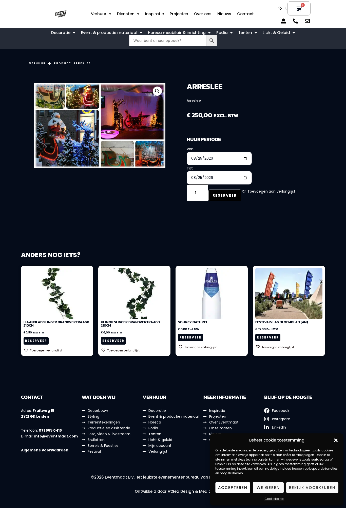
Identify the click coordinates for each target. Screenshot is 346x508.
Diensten (125, 14)
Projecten (179, 14)
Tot (190, 168)
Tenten (245, 32)
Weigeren (268, 487)
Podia (222, 32)
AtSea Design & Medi (188, 491)
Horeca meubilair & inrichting (177, 32)
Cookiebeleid (274, 499)
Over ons (203, 14)
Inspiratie (154, 14)
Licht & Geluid (276, 32)
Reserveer (225, 195)
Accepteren (232, 487)
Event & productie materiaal (109, 32)
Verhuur (98, 14)
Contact (245, 14)
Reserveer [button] (36, 340)
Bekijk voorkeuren (312, 487)
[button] (335, 440)
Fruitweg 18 (43, 410)
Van (190, 148)
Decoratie (60, 32)
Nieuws (224, 14)
